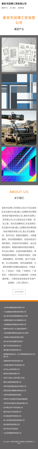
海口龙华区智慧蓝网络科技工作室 (15, 316)
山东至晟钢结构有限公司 (12, 433)
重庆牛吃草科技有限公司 (12, 346)
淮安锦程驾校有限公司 (11, 424)
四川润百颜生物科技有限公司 (14, 420)
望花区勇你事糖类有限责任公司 (14, 390)
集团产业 (5, 8)
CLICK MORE (19, 292)
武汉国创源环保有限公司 (12, 416)
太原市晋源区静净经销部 (12, 395)
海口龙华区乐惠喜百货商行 (13, 341)
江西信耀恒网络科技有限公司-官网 (15, 333)
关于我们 (13, 8)
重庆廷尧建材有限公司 (11, 373)
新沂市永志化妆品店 (10, 429)
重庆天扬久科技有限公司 (12, 412)
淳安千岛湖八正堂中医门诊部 (14, 378)
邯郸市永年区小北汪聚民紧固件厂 (15, 329)
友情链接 (21, 8)
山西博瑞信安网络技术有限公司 (14, 324)
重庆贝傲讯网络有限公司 (12, 382)
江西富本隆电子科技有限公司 (14, 365)
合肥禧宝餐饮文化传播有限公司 (14, 320)
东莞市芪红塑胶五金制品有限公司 (15, 403)
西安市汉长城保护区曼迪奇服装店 (15, 399)
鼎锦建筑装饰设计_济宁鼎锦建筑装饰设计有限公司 (19, 355)
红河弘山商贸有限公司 (11, 369)
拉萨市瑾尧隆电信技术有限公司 (14, 386)
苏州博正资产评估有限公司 (13, 407)
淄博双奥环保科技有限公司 (13, 361)
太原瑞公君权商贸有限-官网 (13, 337)
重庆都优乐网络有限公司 (12, 350)
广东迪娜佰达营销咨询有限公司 (14, 312)
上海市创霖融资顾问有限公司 (14, 307)
